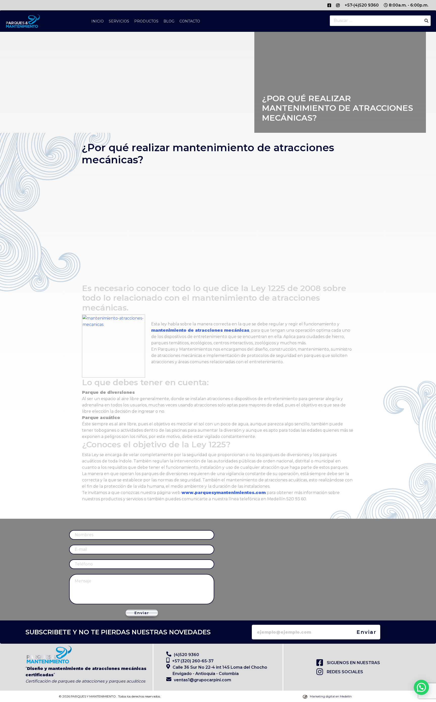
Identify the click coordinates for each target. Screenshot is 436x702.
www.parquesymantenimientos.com (223, 492)
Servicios (119, 21)
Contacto (189, 21)
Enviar (141, 613)
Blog (169, 21)
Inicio (97, 21)
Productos (146, 21)
